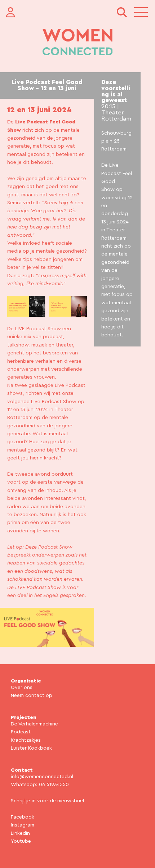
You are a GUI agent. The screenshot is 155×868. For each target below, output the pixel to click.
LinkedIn (20, 833)
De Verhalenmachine (34, 724)
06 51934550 (54, 784)
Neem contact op (31, 695)
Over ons (21, 687)
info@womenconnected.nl (42, 776)
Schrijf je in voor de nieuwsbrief (47, 800)
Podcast (21, 731)
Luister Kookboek (31, 748)
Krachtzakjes (26, 740)
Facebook (22, 817)
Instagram (22, 825)
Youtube (21, 841)
